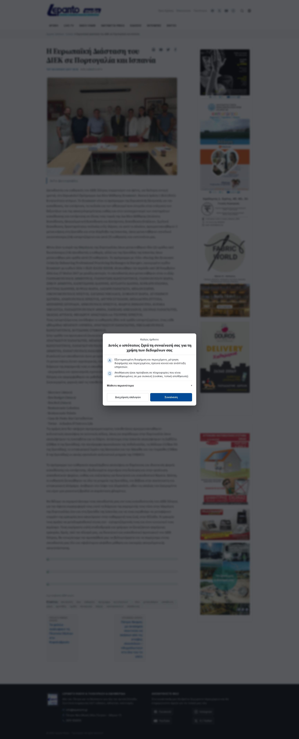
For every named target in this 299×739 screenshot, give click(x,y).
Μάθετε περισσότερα (120, 385)
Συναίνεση (171, 397)
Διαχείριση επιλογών (128, 397)
